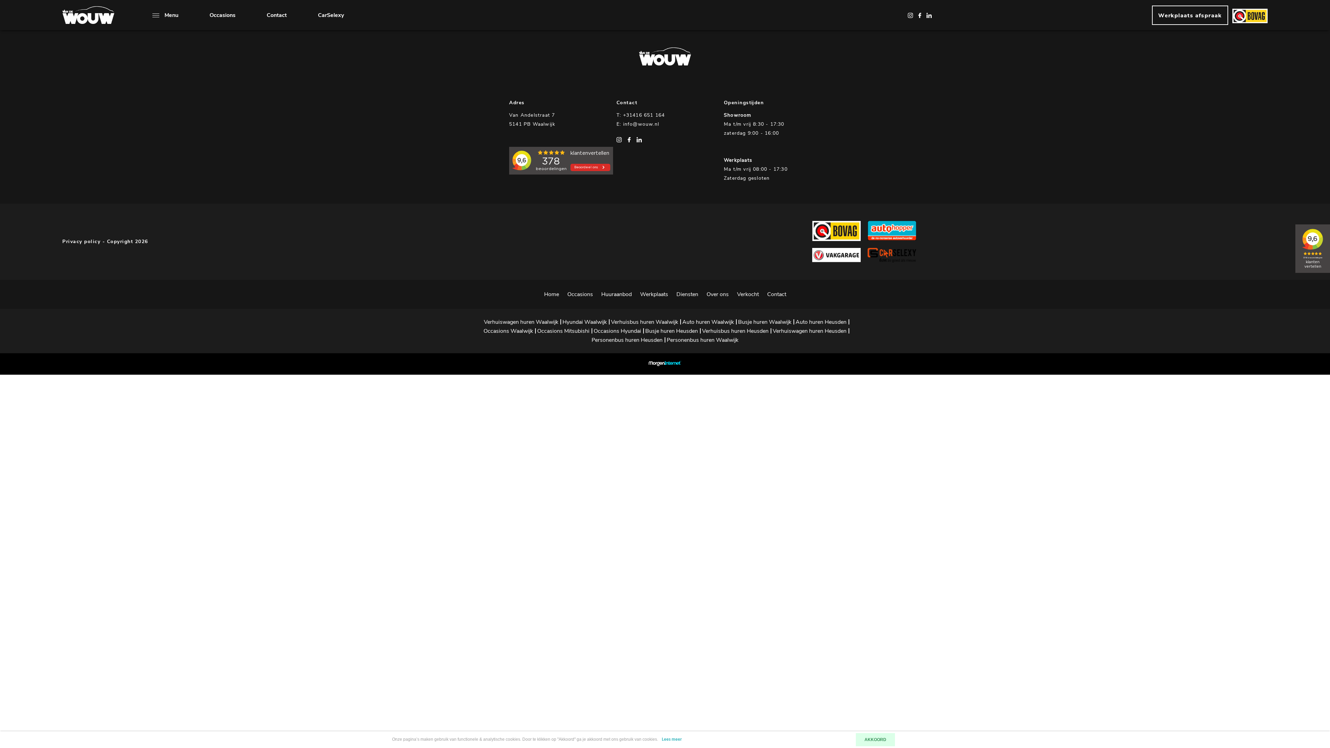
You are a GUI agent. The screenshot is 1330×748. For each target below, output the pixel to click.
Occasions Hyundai (617, 331)
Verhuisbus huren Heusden (735, 331)
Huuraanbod (616, 294)
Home (551, 294)
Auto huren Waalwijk (708, 322)
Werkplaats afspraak (1190, 15)
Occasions (223, 15)
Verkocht (748, 294)
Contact (277, 15)
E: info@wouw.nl (638, 124)
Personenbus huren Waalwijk (702, 340)
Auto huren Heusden (821, 322)
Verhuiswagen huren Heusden (809, 331)
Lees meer (672, 739)
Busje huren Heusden (671, 331)
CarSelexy (331, 15)
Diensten (687, 294)
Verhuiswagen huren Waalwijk (521, 322)
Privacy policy (81, 241)
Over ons (718, 294)
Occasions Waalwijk (508, 331)
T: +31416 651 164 (641, 115)
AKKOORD (875, 739)
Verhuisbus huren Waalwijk (644, 322)
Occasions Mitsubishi (563, 331)
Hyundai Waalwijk (584, 322)
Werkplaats (654, 294)
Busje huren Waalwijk (764, 322)
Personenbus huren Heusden (627, 340)
